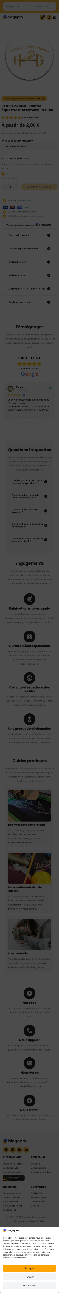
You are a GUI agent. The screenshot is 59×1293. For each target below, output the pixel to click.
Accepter (29, 1268)
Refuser (29, 1277)
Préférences (29, 1285)
